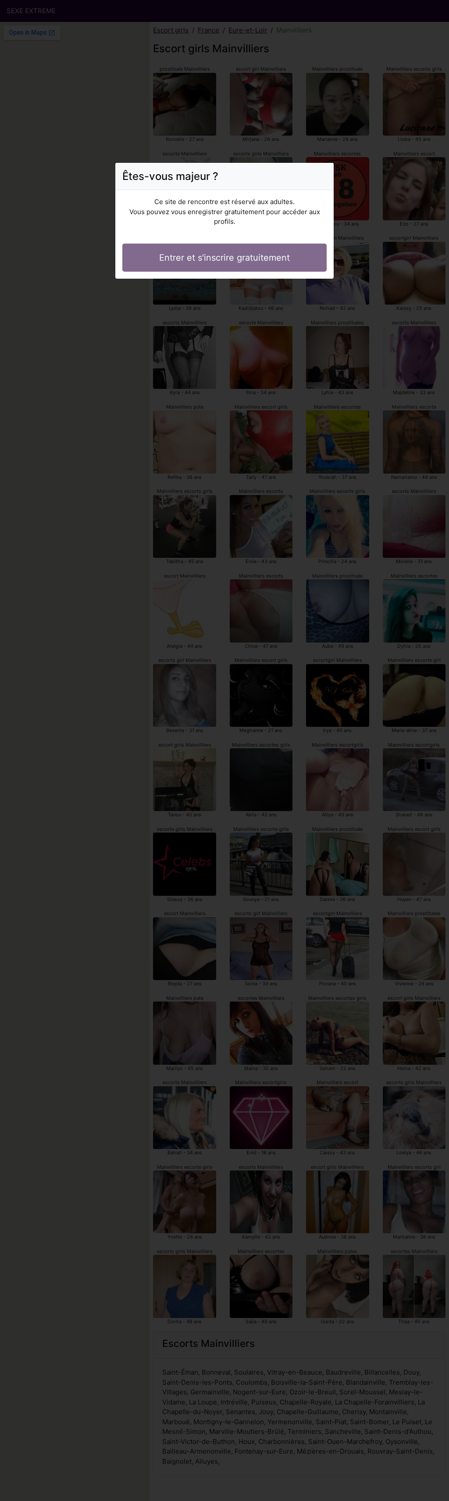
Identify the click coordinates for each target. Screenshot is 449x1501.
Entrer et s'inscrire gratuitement (224, 257)
